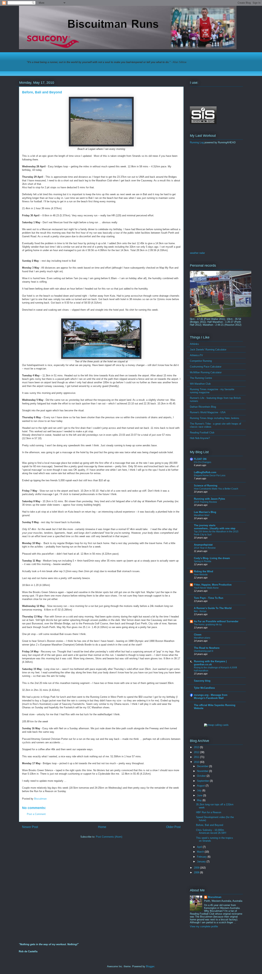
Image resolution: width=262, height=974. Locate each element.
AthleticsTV (196, 355)
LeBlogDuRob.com (205, 472)
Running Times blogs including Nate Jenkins (214, 418)
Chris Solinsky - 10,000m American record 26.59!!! (211, 832)
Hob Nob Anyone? (200, 438)
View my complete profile (204, 926)
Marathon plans (202, 637)
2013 (197, 747)
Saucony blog (202, 680)
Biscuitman (214, 897)
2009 (197, 867)
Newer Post (30, 827)
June (200, 795)
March (201, 851)
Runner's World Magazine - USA (208, 412)
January (202, 861)
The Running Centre (201, 378)
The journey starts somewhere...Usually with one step (214, 527)
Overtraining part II (203, 651)
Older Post (173, 827)
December (203, 766)
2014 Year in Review (205, 548)
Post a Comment (36, 814)
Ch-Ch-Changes (202, 462)
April (200, 846)
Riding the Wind (203, 571)
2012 (197, 752)
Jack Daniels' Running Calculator (208, 349)
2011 (197, 757)
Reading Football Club (202, 432)
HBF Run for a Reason (208, 812)
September (203, 780)
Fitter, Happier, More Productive (213, 584)
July (199, 790)
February (202, 856)
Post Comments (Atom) (109, 836)
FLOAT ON (200, 459)
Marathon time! (201, 515)
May (200, 800)
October (202, 775)
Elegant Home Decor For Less (209, 475)
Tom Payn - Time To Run (208, 598)
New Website (201, 574)
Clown (197, 634)
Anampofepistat (203, 544)
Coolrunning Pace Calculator (205, 366)
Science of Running (205, 485)
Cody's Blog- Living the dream (212, 558)
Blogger (150, 966)
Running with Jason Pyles (209, 498)
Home (102, 827)
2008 (197, 872)
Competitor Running (201, 360)
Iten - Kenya (200, 611)
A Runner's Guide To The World (213, 608)
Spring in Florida (202, 561)
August (201, 785)
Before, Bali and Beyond (209, 825)
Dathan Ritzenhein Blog (203, 406)
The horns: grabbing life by (208, 624)
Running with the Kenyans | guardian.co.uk (210, 663)
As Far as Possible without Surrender (216, 621)
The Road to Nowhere (206, 647)
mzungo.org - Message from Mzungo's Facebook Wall (210, 696)
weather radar (197, 252)
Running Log (197, 142)
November (203, 771)
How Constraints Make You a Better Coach (216, 488)
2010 (197, 762)
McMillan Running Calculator (206, 372)
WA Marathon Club (200, 383)
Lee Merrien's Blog (205, 512)
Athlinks (194, 344)
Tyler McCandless (204, 687)
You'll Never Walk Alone (206, 588)
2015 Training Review (205, 502)
